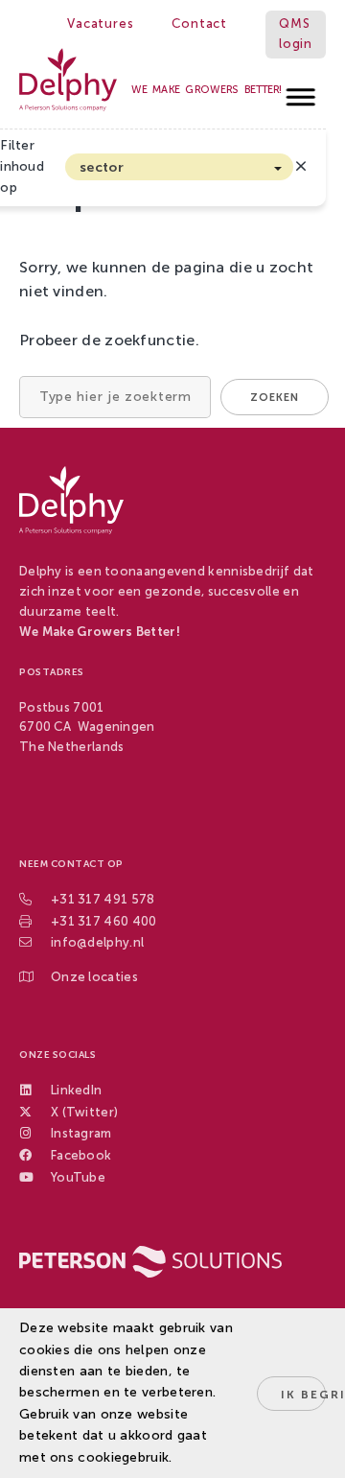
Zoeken (274, 397)
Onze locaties (94, 977)
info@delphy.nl (97, 942)
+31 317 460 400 (104, 921)
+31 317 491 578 (103, 899)
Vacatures (100, 23)
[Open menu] (301, 92)
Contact (199, 23)
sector (102, 167)
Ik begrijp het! (303, 1394)
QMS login (295, 33)
